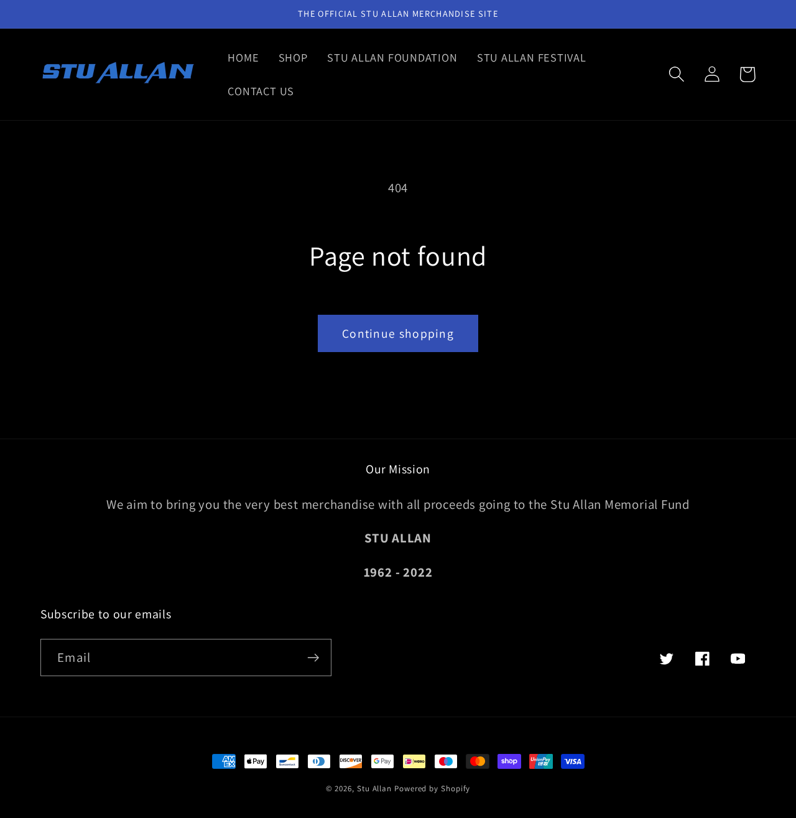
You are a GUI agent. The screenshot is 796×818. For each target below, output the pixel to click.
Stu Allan (374, 788)
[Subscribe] (313, 658)
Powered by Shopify (432, 788)
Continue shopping (398, 333)
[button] (676, 74)
